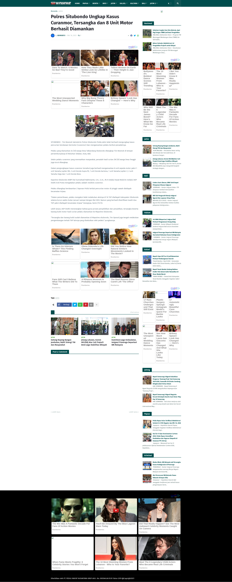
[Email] (91, 305)
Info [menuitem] (104, 3)
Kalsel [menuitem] (123, 3)
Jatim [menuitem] (113, 3)
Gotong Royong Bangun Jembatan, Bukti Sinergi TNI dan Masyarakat (63, 342)
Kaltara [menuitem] (133, 3)
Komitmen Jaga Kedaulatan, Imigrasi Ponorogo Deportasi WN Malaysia (124, 342)
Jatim (61, 11)
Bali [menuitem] (143, 3)
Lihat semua (134, 312)
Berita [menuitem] (95, 3)
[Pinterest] (85, 305)
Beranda (54, 11)
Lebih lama (133, 412)
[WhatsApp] (138, 35)
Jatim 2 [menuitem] (153, 3)
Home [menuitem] (77, 3)
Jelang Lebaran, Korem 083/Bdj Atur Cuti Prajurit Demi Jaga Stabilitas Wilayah (94, 342)
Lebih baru (56, 412)
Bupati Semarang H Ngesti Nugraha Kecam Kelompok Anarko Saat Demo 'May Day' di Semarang (167, 397)
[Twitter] (135, 35)
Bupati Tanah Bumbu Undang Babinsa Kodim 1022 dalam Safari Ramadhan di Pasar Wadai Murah (165, 272)
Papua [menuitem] (85, 3)
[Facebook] (131, 35)
